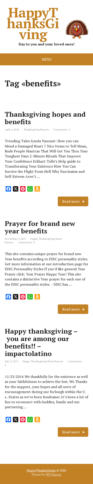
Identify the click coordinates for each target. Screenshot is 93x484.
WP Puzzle (53, 474)
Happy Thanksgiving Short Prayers (43, 361)
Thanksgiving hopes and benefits (45, 118)
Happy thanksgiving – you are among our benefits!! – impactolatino (41, 342)
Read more (71, 201)
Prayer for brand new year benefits (40, 227)
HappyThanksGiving (33, 23)
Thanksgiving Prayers (36, 129)
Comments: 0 (61, 129)
